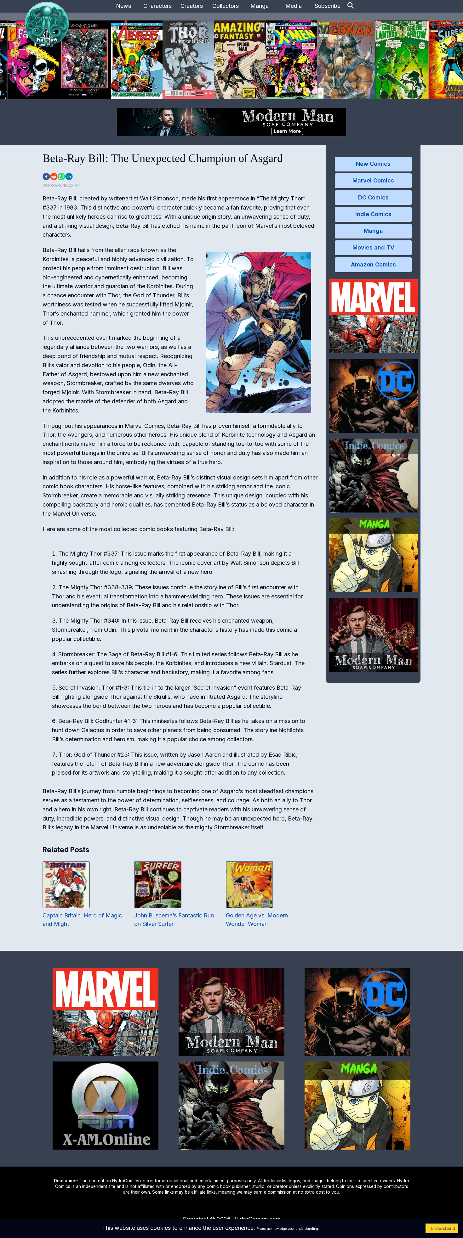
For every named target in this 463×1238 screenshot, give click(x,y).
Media (293, 6)
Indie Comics (373, 214)
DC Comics (373, 197)
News (123, 6)
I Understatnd (442, 1228)
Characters (157, 6)
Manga (259, 6)
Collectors (225, 6)
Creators (191, 6)
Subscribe (327, 6)
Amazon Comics (373, 264)
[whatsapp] (61, 176)
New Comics (373, 163)
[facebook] (46, 176)
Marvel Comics (373, 180)
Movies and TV (373, 247)
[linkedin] (69, 176)
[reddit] (54, 176)
